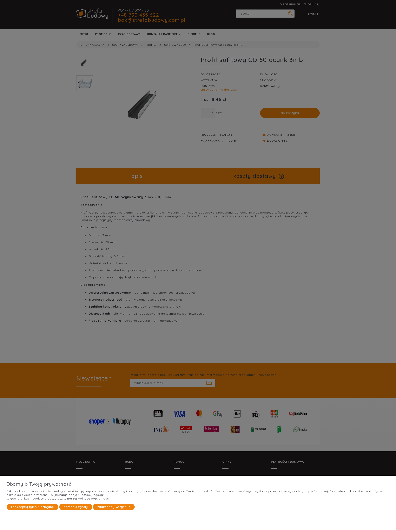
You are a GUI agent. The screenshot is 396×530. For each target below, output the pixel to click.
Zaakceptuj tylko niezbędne (32, 507)
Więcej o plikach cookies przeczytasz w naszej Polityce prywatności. (58, 498)
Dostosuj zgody (76, 507)
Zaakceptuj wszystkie (113, 507)
